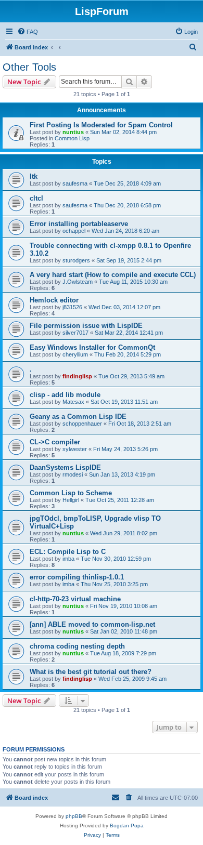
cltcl (36, 198)
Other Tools (29, 67)
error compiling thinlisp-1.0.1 (77, 577)
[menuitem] (27, 31)
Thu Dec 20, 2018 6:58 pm (127, 205)
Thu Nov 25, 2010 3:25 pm (114, 584)
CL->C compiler (55, 442)
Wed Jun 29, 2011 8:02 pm (123, 533)
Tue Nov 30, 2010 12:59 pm (116, 559)
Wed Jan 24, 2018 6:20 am (125, 231)
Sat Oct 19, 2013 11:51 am (124, 402)
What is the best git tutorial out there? (90, 672)
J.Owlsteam (77, 282)
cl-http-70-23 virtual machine (75, 599)
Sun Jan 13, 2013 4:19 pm (122, 474)
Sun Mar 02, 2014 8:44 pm (123, 132)
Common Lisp (72, 138)
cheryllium (75, 354)
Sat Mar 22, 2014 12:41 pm (129, 332)
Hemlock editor (54, 300)
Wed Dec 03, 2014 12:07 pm (124, 307)
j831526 (72, 307)
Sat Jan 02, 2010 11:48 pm (123, 631)
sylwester (74, 449)
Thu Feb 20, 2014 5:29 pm (127, 354)
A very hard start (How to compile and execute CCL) (113, 275)
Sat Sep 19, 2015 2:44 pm (128, 260)
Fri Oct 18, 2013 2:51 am (139, 423)
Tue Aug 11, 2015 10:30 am (133, 282)
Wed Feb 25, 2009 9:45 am (132, 679)
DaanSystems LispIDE (65, 467)
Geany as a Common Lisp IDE (78, 416)
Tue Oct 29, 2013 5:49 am (131, 376)
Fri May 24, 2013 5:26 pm (125, 449)
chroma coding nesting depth (77, 646)
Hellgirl (70, 500)
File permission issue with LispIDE (86, 325)
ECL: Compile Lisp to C (68, 552)
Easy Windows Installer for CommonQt (92, 347)
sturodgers (76, 260)
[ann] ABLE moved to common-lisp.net (92, 624)
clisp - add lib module (65, 395)
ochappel (73, 231)
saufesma (74, 183)
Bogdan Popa (127, 825)
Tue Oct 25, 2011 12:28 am (119, 500)
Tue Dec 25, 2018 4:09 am (127, 183)
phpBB (74, 816)
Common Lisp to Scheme (71, 493)
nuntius (73, 132)
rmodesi (72, 474)
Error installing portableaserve (79, 224)
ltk (33, 176)
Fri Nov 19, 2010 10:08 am (123, 606)
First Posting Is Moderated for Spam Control (101, 125)
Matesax (73, 402)
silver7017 (75, 332)
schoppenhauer (82, 423)
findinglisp (77, 376)
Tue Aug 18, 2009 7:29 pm (123, 653)
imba (68, 559)
